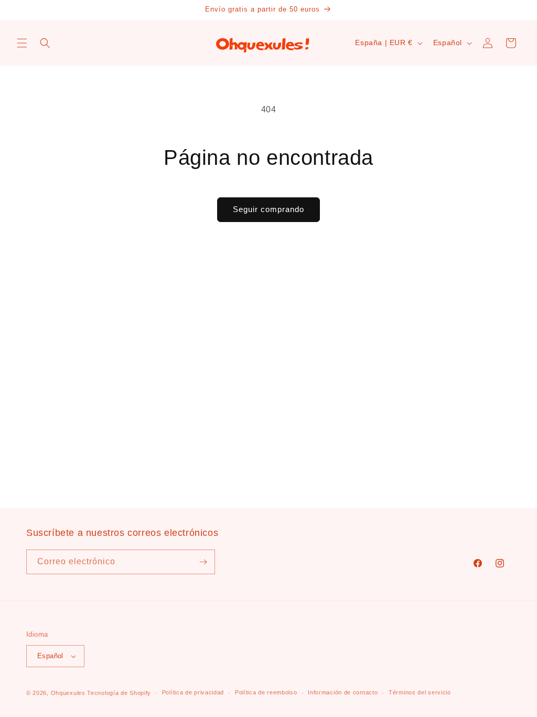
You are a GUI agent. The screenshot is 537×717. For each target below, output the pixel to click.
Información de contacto (343, 692)
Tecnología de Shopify (119, 693)
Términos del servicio (420, 692)
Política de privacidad (193, 692)
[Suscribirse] (202, 562)
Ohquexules (68, 693)
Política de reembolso (266, 692)
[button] (22, 43)
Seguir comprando (268, 209)
